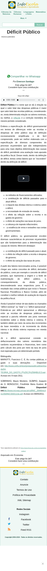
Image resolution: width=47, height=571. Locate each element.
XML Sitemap (24, 500)
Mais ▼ (23, 18)
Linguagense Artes (29, 13)
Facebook (26, 519)
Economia (18, 455)
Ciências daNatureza (6, 13)
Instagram (24, 514)
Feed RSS (26, 530)
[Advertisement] (23, 421)
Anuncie (24, 484)
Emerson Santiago (25, 81)
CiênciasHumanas (17, 13)
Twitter (26, 524)
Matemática (41, 12)
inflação (16, 118)
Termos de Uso (24, 490)
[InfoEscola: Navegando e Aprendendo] (23, 5)
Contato (24, 479)
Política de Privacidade (24, 495)
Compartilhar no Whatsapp (25, 76)
